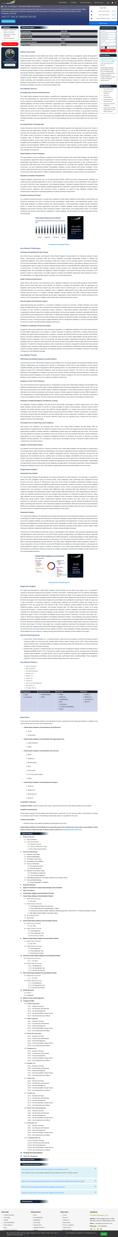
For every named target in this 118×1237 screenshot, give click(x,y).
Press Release (8, 1225)
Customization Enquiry (8, 21)
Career (65, 1215)
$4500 (114, 15)
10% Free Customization (107, 96)
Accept (104, 1234)
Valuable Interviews (38, 1227)
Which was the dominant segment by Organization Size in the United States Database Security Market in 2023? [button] (53, 1181)
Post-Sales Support (108, 89)
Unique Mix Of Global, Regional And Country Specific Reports (109, 109)
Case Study (36, 1222)
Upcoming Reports (9, 1222)
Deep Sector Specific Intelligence (109, 104)
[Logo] (8, 2)
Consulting (73, 2)
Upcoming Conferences (10, 1230)
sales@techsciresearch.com (103, 1223)
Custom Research (9, 1215)
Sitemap (35, 1230)
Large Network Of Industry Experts (108, 100)
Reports (6, 1220)
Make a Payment (67, 1230)
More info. (26, 1234)
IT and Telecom (12, 6)
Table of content (9, 32)
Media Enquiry (103, 23)
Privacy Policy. (62, 1233)
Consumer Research (85, 2)
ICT (6, 6)
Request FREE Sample (9, 44)
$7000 (114, 18)
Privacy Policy (67, 1227)
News (35, 1215)
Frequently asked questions (9, 35)
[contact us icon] (107, 3)
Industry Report (63, 2)
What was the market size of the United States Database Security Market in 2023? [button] (45, 1169)
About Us (65, 1217)
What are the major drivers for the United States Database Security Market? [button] (43, 1192)
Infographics (36, 1220)
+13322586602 (102, 1226)
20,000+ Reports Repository (108, 92)
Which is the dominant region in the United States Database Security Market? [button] (43, 1187)
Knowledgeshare (38, 1217)
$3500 (114, 11)
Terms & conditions (68, 1225)
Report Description (10, 30)
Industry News (37, 1225)
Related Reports (8, 38)
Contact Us (66, 1220)
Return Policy (66, 1222)
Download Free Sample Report (59, 244)
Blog (5, 1227)
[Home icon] (112, 3)
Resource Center (99, 2)
